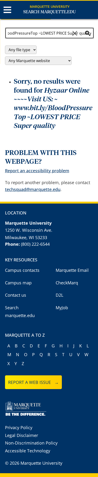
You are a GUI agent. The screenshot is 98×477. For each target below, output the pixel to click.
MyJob (62, 307)
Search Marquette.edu (49, 12)
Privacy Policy (18, 427)
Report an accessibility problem (37, 170)
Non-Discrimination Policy (31, 443)
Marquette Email (72, 270)
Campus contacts (22, 270)
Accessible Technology (27, 451)
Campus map (18, 283)
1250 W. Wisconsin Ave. (28, 230)
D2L (59, 295)
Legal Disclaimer (21, 435)
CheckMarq (67, 283)
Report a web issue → (33, 382)
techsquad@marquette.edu (32, 189)
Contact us (15, 295)
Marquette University (49, 6)
